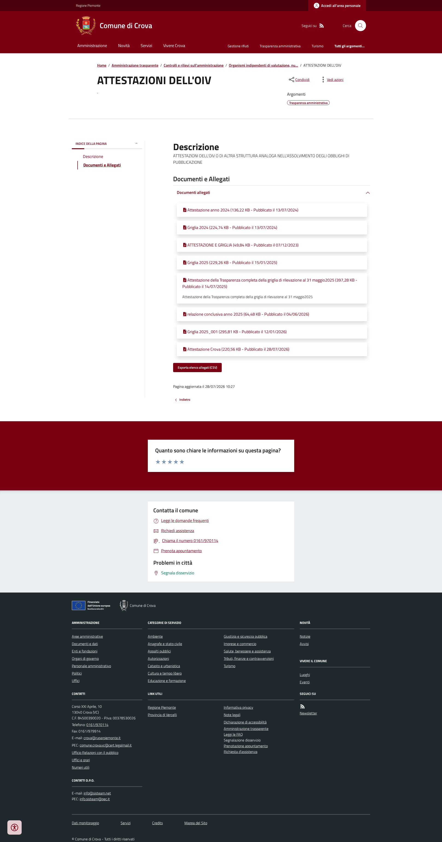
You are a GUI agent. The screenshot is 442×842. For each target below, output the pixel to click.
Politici (77, 673)
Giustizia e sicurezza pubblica (245, 636)
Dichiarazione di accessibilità (245, 722)
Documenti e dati (85, 643)
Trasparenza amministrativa (280, 46)
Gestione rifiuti (238, 46)
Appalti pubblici (159, 651)
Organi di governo (85, 658)
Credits (157, 823)
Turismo (317, 46)
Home (101, 65)
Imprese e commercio (240, 643)
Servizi (146, 45)
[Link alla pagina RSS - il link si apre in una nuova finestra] (321, 26)
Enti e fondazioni (84, 651)
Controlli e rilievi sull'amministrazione (194, 65)
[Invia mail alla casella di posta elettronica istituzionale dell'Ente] (102, 737)
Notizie (305, 636)
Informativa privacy (238, 707)
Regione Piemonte (88, 5)
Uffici (75, 680)
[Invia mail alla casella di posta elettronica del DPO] (97, 793)
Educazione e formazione (167, 680)
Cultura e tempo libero (165, 673)
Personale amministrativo (91, 666)
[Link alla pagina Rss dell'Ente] (302, 706)
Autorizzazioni (158, 658)
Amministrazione (92, 45)
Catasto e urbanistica (164, 666)
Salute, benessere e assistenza (247, 651)
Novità (124, 45)
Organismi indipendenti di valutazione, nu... (263, 65)
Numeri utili (80, 767)
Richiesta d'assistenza (240, 751)
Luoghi (305, 674)
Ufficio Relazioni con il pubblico (95, 752)
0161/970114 (97, 724)
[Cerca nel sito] (358, 25)
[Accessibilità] (14, 827)
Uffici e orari (81, 760)
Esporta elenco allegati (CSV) (197, 367)
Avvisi (304, 643)
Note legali (232, 714)
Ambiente (155, 636)
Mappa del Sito (195, 823)
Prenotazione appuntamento (246, 746)
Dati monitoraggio (85, 823)
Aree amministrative (87, 636)
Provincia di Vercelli (162, 714)
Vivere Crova (174, 45)
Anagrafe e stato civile (165, 643)
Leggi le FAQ (233, 734)
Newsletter (308, 713)
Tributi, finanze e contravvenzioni (249, 658)
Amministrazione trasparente (135, 65)
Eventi (305, 682)
